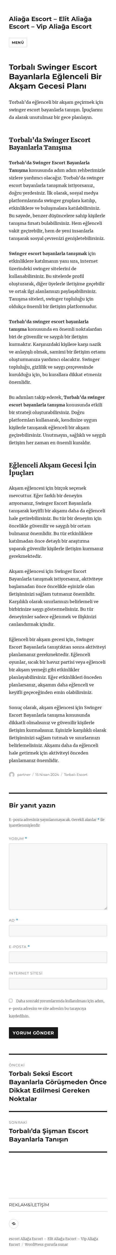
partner (23, 774)
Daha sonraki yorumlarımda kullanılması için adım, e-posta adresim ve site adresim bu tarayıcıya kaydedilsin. (56, 1009)
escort (14, 1239)
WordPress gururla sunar (46, 1244)
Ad (13, 920)
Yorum (18, 838)
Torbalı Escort (75, 774)
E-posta (19, 946)
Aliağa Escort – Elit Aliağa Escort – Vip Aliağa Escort (50, 22)
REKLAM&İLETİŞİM (29, 1204)
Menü (18, 42)
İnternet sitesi (26, 973)
